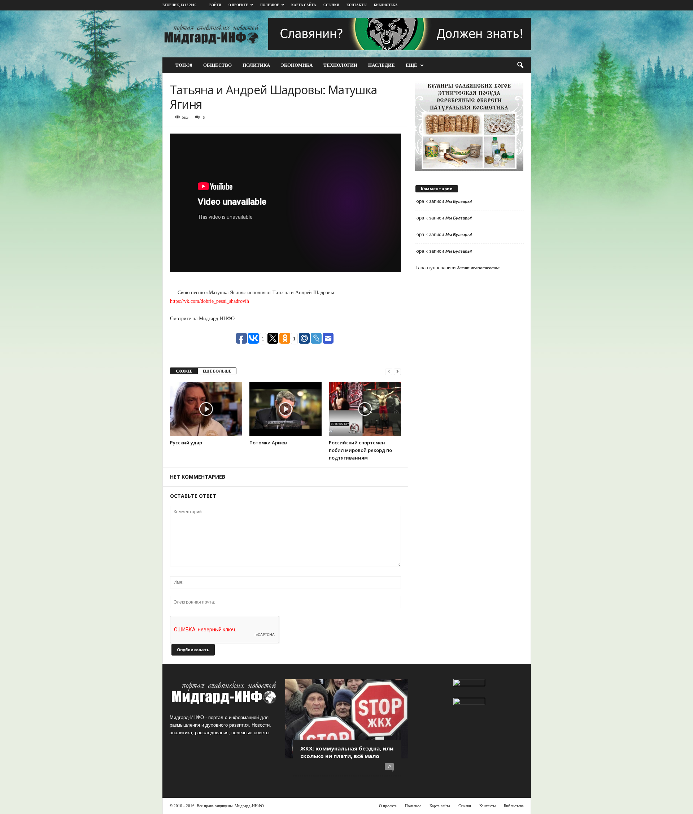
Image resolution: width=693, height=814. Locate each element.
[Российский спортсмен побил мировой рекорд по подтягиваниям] (365, 409)
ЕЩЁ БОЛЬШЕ (217, 371)
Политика (256, 65)
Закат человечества (478, 268)
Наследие (381, 65)
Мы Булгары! (458, 201)
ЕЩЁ (411, 65)
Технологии (340, 65)
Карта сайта (303, 5)
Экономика (297, 65)
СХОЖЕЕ (184, 371)
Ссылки (331, 5)
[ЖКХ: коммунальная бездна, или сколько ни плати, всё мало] (346, 718)
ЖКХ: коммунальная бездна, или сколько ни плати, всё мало (346, 752)
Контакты (356, 5)
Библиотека (514, 806)
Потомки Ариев (268, 442)
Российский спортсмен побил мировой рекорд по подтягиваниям (360, 450)
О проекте (238, 5)
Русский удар (186, 442)
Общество (217, 65)
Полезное (269, 5)
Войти (215, 5)
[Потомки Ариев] (285, 409)
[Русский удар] (206, 409)
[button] (520, 65)
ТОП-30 (183, 65)
